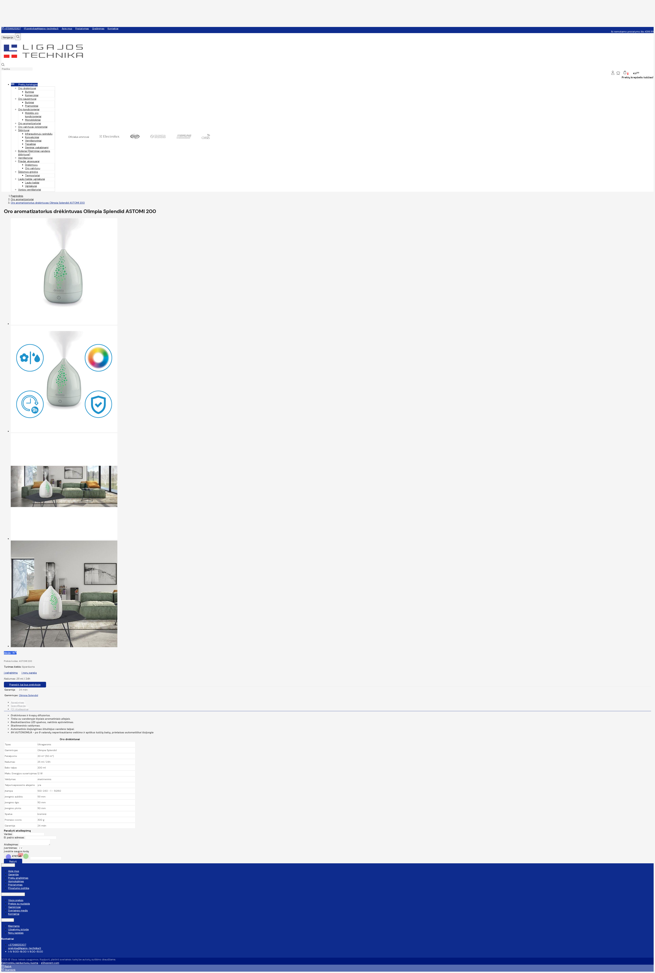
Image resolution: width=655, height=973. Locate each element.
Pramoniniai (31, 106)
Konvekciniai (32, 137)
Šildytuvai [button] (23, 130)
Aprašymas (17, 702)
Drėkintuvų (31, 165)
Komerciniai (31, 95)
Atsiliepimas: (11, 844)
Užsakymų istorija (18, 929)
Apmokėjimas (16, 881)
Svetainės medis (18, 910)
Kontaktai (113, 28)
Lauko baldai (32, 182)
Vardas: (8, 834)
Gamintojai (14, 907)
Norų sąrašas (16, 933)
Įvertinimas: (10, 848)
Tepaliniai (30, 144)
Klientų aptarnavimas (13, 894)
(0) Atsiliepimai (19, 709)
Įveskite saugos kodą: (16, 851)
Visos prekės (15, 900)
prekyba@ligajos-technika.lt (42, 28)
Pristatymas (82, 28)
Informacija (8, 865)
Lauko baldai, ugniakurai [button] (31, 179)
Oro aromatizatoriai (29, 123)
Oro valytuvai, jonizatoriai (32, 127)
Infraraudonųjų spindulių (39, 134)
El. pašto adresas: (14, 837)
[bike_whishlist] (618, 73)
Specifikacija (18, 706)
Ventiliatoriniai (33, 140)
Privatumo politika (18, 888)
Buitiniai (29, 92)
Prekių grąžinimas (18, 878)
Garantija (13, 874)
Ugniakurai (31, 186)
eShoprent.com (50, 963)
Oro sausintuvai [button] (27, 99)
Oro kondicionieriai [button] (28, 109)
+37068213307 (12, 28)
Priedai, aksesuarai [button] (28, 161)
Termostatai (32, 175)
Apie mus (67, 28)
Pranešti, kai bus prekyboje (25, 684)
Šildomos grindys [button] (28, 172)
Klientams (8, 920)
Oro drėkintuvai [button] (27, 88)
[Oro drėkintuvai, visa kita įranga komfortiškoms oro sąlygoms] (43, 61)
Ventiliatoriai (25, 158)
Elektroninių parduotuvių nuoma (19, 963)
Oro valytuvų (32, 168)
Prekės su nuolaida (19, 903)
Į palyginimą (11, 672)
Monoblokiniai (33, 120)
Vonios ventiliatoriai (29, 189)
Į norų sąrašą (29, 672)
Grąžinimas (98, 28)
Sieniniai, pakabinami (36, 147)
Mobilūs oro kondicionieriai (33, 114)
